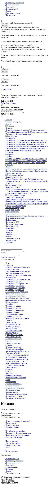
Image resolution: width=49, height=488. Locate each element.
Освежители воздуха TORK (16, 357)
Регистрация (11, 103)
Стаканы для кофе (38, 130)
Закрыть (5, 25)
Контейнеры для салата (37, 142)
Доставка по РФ (11, 9)
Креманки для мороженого (15, 148)
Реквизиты (9, 234)
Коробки (8, 157)
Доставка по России (13, 463)
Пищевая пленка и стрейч (32, 202)
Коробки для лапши (29, 159)
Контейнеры (10, 138)
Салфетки (22, 199)
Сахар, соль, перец (12, 210)
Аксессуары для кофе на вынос (17, 351)
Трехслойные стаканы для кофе (17, 132)
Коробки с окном (21, 161)
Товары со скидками (13, 122)
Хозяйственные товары (14, 197)
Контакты (9, 230)
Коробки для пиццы (13, 159)
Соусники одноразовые (35, 144)
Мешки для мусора (39, 169)
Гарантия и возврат (13, 13)
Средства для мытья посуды (16, 216)
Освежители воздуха (36, 216)
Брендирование (11, 467)
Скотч (45, 202)
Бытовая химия (11, 214)
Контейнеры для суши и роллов (17, 140)
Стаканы (8, 128)
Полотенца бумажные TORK (22, 191)
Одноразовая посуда (13, 177)
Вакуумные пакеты (24, 169)
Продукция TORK (12, 187)
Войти (3, 103)
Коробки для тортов (13, 163)
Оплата (8, 11)
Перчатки (36, 199)
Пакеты (8, 167)
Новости (8, 232)
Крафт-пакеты (11, 169)
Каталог (8, 124)
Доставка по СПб (12, 5)
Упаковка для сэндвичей (37, 161)
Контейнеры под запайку (15, 144)
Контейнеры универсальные (16, 142)
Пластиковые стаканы (39, 132)
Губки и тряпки (11, 199)
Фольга (29, 199)
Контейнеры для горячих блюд (17, 298)
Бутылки (31, 179)
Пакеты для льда (41, 171)
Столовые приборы (13, 347)
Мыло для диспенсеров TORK (17, 189)
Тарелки (8, 179)
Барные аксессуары (19, 179)
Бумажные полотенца (25, 204)
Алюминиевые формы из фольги (23, 150)
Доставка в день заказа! (14, 3)
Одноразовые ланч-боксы (38, 146)
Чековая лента (10, 204)
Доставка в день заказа (14, 224)
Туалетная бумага (41, 204)
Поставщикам (10, 15)
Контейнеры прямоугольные (16, 146)
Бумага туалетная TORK (15, 361)
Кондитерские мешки (25, 171)
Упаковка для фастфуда (22, 181)
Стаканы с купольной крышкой (17, 130)
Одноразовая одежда (13, 202)
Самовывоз (9, 7)
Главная (8, 120)
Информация (10, 220)
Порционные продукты (14, 208)
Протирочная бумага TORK (22, 193)
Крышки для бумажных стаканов (18, 134)
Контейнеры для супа (39, 140)
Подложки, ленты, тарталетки (33, 163)
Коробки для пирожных (14, 310)
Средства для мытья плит (15, 218)
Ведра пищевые (11, 302)
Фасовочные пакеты (13, 173)
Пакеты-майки (11, 171)
